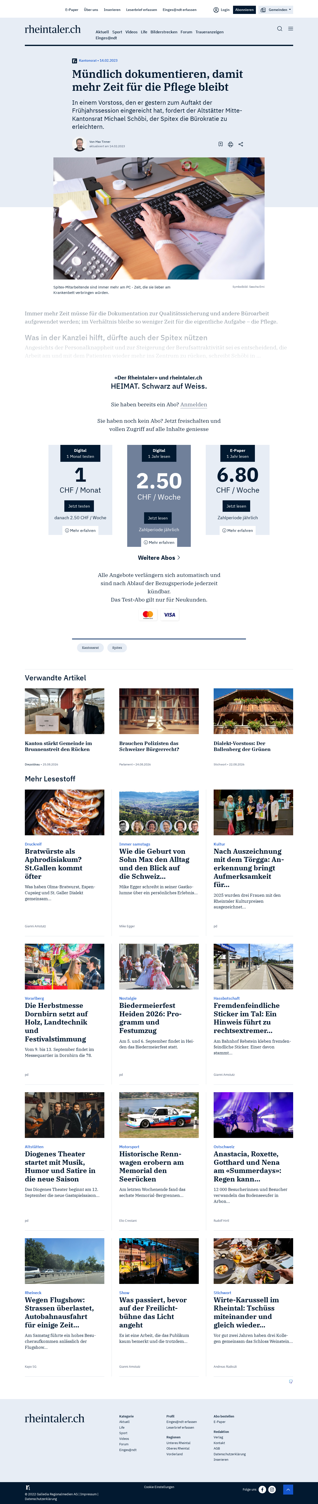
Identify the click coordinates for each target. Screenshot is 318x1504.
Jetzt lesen (158, 518)
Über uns (91, 9)
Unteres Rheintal (178, 1443)
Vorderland (174, 1454)
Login (225, 9)
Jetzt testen (79, 506)
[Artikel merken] (220, 143)
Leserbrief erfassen (141, 9)
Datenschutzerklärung (230, 1454)
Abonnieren (244, 9)
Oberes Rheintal (178, 1448)
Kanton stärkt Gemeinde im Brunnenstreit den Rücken (58, 746)
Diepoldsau (32, 764)
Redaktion (221, 1432)
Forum (186, 31)
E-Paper (71, 9)
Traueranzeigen (210, 31)
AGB (217, 1448)
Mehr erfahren (82, 530)
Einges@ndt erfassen (180, 9)
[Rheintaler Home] (53, 28)
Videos (131, 31)
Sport (117, 31)
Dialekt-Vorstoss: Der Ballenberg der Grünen (242, 746)
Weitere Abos (157, 558)
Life (144, 31)
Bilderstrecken (164, 31)
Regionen (173, 1437)
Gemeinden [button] (278, 9)
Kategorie (126, 1416)
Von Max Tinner (99, 141)
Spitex (117, 648)
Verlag (218, 1437)
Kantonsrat (90, 648)
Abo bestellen (224, 1416)
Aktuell (102, 31)
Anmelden (193, 404)
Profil (170, 1416)
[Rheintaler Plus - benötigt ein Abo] (74, 60)
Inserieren (112, 9)
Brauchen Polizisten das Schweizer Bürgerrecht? (149, 746)
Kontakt (219, 1443)
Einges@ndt (106, 37)
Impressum (88, 1494)
